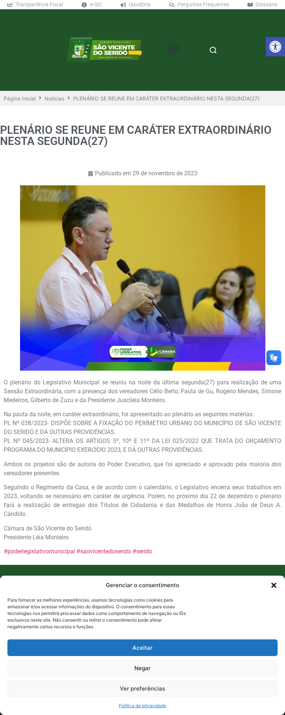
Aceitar (142, 647)
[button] (275, 46)
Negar (142, 668)
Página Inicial (20, 98)
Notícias (54, 98)
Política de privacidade (142, 705)
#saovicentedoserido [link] (103, 551)
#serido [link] (142, 551)
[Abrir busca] (213, 50)
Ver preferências (142, 688)
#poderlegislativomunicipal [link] (39, 551)
